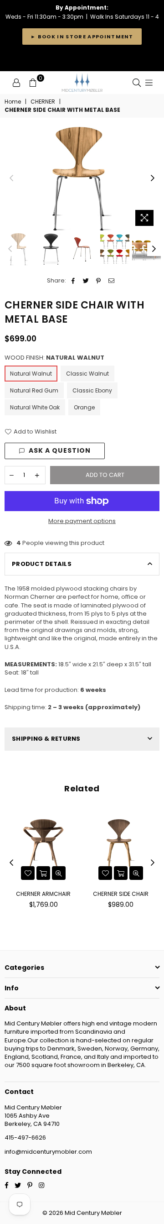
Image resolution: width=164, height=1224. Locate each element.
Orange (84, 407)
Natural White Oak (35, 407)
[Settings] (16, 82)
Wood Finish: (54, 358)
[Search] (136, 82)
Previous (11, 178)
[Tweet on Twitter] (85, 281)
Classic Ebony (92, 390)
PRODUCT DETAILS (42, 564)
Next (152, 178)
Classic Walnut (87, 373)
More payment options (82, 521)
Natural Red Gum (34, 390)
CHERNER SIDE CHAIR (121, 894)
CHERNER (43, 101)
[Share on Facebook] (73, 281)
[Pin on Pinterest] (98, 281)
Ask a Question (60, 450)
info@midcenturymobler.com (48, 1151)
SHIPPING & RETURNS (46, 738)
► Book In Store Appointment (82, 36)
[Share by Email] (111, 281)
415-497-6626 (25, 1137)
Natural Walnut (31, 373)
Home (13, 101)
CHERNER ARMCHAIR (43, 894)
